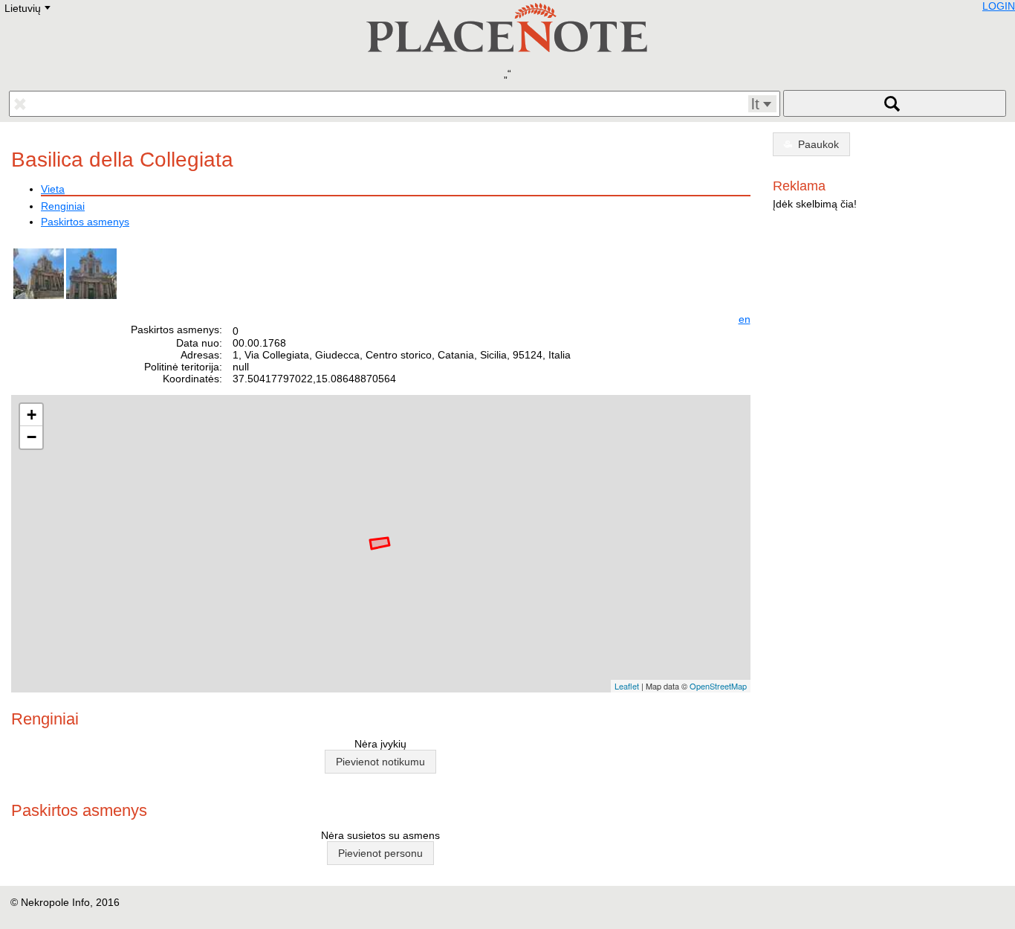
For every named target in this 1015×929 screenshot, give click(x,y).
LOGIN (998, 6)
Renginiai (63, 206)
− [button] (31, 437)
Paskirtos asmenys (85, 222)
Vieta (53, 189)
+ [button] (31, 414)
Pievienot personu (380, 853)
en (744, 319)
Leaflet (626, 686)
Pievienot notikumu (380, 762)
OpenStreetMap (718, 686)
